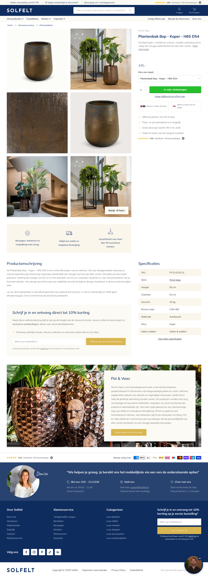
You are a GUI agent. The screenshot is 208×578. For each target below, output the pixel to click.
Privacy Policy (118, 570)
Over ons (196, 19)
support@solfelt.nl (139, 487)
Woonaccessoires (26, 25)
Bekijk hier (44, 348)
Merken (45, 19)
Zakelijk (11, 529)
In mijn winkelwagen (175, 89)
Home (10, 25)
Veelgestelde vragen (64, 516)
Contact (11, 533)
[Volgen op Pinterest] (42, 552)
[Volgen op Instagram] (34, 552)
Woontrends (13, 525)
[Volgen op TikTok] (50, 552)
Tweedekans (32, 19)
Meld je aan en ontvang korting (106, 341)
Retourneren (60, 533)
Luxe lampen (113, 529)
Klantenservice (14, 538)
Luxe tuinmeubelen (116, 538)
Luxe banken (113, 516)
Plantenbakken (46, 25)
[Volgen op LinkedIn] (58, 552)
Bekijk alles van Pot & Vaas (128, 432)
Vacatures (12, 521)
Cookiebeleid (136, 570)
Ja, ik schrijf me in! (179, 530)
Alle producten (14, 19)
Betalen (58, 529)
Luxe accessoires (115, 533)
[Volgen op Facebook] (26, 552)
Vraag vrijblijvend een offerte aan (170, 96)
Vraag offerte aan (156, 19)
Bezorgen (59, 525)
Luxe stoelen (113, 525)
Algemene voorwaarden (94, 570)
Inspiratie (58, 19)
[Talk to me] (193, 564)
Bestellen (58, 521)
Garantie (58, 538)
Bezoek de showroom (178, 19)
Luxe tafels (112, 521)
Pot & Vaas (144, 30)
